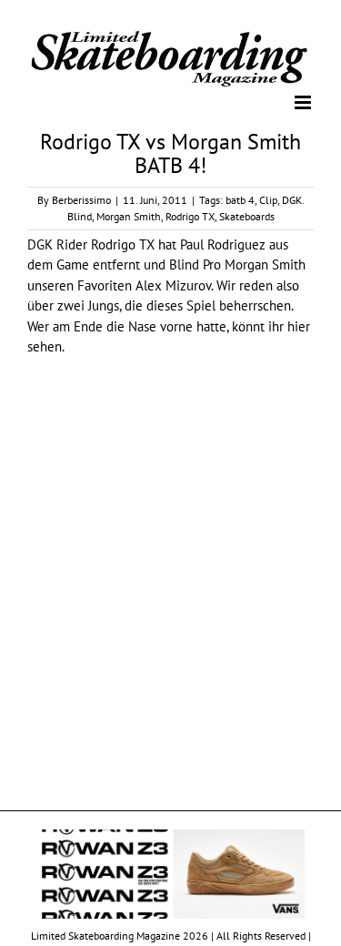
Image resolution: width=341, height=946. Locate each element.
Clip (268, 198)
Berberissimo (81, 198)
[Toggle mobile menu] (304, 101)
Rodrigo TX (190, 214)
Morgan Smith (128, 214)
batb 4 (240, 198)
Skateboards (247, 214)
